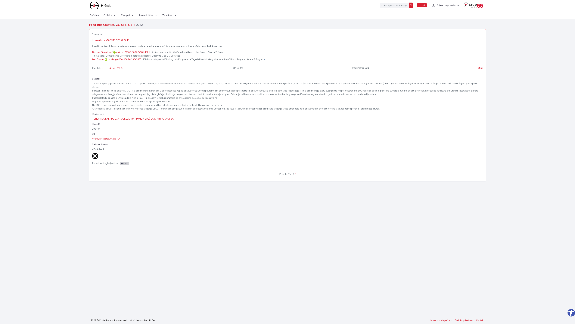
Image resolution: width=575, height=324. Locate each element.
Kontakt (480, 320)
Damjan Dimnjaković (102, 52)
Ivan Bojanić (98, 59)
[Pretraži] (411, 5)
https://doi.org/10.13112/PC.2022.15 (110, 40)
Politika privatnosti (464, 320)
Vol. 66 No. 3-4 (125, 25)
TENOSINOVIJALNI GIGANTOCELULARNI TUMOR (118, 118)
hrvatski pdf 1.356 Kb (114, 68)
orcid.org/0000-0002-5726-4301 (133, 52)
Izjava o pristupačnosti (441, 320)
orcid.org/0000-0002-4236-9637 (125, 59)
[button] (445, 5)
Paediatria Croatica (101, 25)
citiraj (480, 67)
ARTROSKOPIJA (165, 118)
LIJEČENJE (150, 118)
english (422, 5)
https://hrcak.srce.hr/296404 (106, 138)
